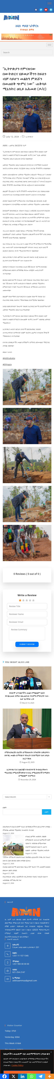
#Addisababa (9, 358)
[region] (27, 1064)
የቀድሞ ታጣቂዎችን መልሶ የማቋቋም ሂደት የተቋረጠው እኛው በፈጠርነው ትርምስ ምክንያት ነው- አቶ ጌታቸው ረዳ (27, 696)
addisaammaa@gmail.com (24, 980)
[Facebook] (36, 9)
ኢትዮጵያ (29, 136)
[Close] (51, 1052)
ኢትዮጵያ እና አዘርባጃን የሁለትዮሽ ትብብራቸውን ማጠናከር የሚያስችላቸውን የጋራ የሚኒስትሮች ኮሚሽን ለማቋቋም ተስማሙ (27, 772)
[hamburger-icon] (49, 3)
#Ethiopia (7, 364)
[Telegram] (51, 9)
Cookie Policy (17, 1065)
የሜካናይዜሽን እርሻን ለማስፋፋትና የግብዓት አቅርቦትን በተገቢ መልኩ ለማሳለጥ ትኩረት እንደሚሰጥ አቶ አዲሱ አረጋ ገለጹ (27, 755)
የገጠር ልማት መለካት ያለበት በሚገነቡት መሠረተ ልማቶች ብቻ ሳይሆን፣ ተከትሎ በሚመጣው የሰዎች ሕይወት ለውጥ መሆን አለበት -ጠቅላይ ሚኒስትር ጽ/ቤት (37, 843)
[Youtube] (46, 9)
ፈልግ (4, 807)
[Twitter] (41, 9)
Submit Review (27, 644)
